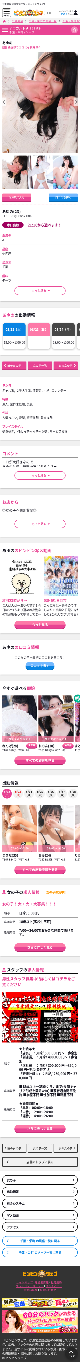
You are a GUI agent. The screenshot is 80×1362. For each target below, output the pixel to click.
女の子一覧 (40, 365)
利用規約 (56, 1282)
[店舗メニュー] (4, 30)
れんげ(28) (10, 745)
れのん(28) (46, 745)
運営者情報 (42, 1282)
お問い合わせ (48, 1290)
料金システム (16, 1203)
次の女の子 (66, 365)
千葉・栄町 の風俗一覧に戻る (40, 1240)
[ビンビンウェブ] (4, 21)
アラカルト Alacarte (24, 28)
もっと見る (40, 290)
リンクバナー (54, 1286)
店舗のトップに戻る (40, 1162)
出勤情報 (13, 1191)
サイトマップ (24, 1282)
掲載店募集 (31, 1290)
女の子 (11, 1180)
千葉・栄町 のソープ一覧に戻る (40, 1252)
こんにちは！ (66, 12)
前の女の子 (14, 365)
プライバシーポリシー (30, 1286)
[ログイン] (76, 12)
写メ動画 (13, 1215)
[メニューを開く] (7, 11)
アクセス (13, 1227)
